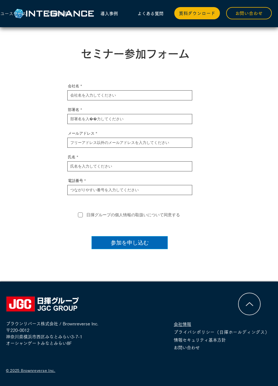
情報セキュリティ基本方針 (200, 340)
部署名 (73, 110)
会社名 (73, 86)
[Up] (249, 304)
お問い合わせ (189, 347)
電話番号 (75, 181)
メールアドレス (81, 133)
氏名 (71, 157)
